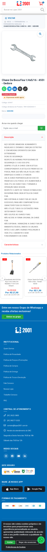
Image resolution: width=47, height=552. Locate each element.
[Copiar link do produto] (25, 89)
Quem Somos (9, 349)
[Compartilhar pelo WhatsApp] (4, 89)
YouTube (18, 456)
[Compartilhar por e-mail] (20, 89)
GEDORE (10, 111)
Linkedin (24, 456)
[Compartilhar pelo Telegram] (9, 89)
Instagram (6, 456)
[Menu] (4, 3)
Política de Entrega (11, 372)
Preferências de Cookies (16, 547)
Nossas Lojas (8, 389)
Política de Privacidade (12, 354)
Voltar (11, 18)
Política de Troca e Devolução (15, 377)
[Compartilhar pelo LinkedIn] (14, 89)
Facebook (12, 456)
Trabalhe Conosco (10, 395)
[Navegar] (2, 278)
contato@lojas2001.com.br (17, 426)
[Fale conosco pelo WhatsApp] (41, 540)
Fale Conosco (9, 383)
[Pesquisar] (42, 9)
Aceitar (10, 542)
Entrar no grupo (14, 317)
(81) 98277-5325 (13, 420)
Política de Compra (11, 366)
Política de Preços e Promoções (16, 360)
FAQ (5, 400)
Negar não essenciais (27, 542)
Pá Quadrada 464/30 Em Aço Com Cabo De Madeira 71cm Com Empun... (12, 283)
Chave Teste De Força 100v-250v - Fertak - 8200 (35, 282)
